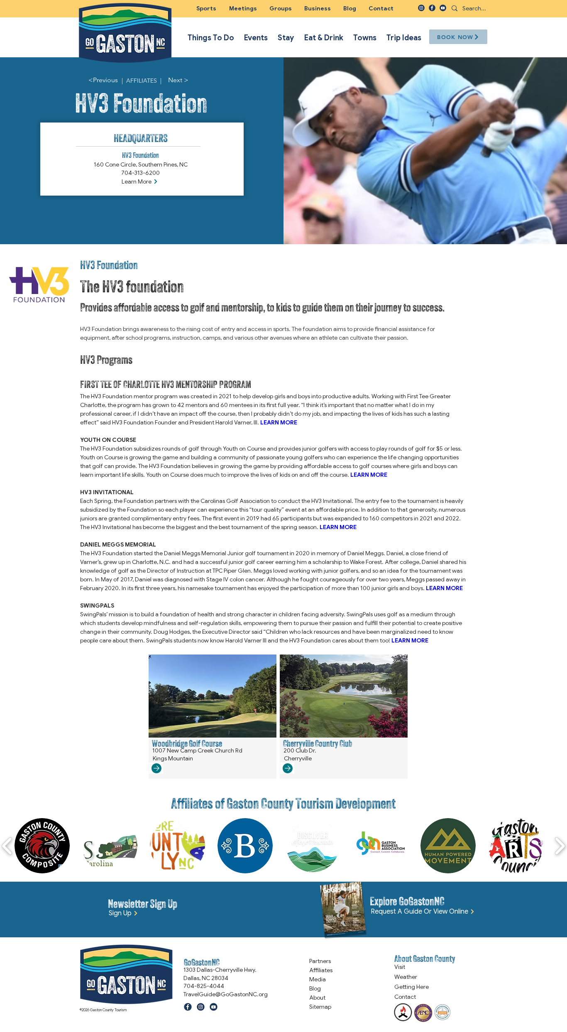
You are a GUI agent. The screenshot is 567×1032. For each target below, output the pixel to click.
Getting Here (411, 986)
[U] (443, 8)
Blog (315, 988)
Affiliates (320, 970)
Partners (320, 961)
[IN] (421, 8)
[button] (280, 8)
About (317, 997)
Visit (399, 967)
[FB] (432, 8)
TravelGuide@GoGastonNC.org (225, 994)
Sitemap (320, 1006)
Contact (405, 996)
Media (317, 979)
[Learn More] (156, 768)
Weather (405, 977)
